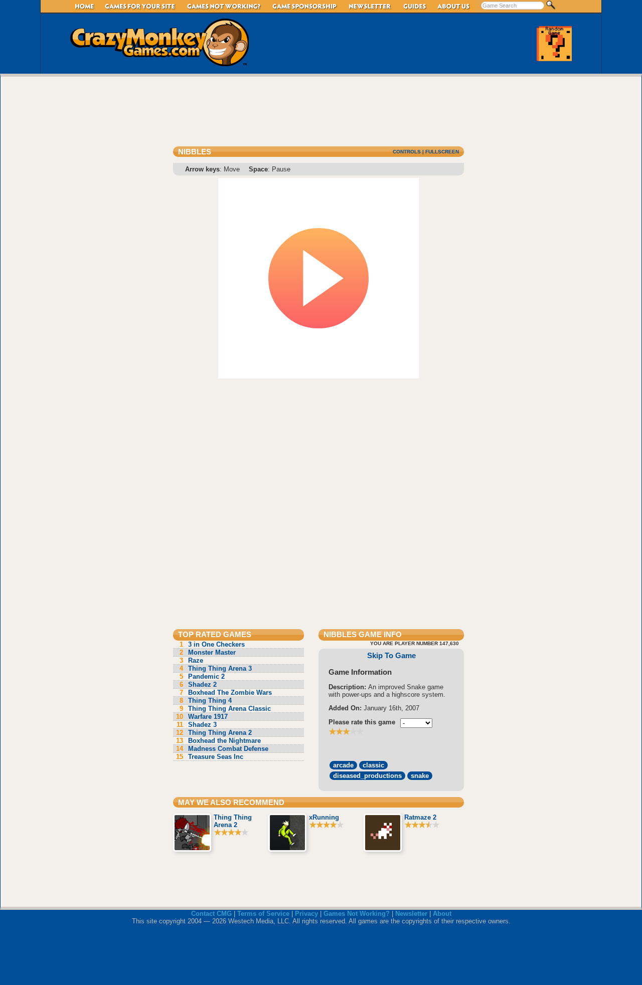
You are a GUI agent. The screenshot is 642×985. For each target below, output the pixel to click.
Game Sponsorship (305, 6)
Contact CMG (211, 913)
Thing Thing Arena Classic (225, 708)
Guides (415, 6)
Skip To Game (391, 655)
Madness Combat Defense (222, 748)
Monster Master (208, 652)
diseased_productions (367, 775)
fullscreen (442, 151)
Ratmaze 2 (420, 817)
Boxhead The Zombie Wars (226, 692)
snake (420, 775)
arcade (343, 765)
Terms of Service (263, 913)
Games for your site (141, 6)
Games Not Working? (357, 913)
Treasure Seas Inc (209, 756)
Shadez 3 (197, 724)
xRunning (324, 817)
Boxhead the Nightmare (218, 740)
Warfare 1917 (202, 716)
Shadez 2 (198, 684)
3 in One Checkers (212, 644)
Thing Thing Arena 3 (216, 668)
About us (454, 6)
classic (373, 765)
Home (85, 6)
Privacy (306, 913)
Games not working (224, 6)
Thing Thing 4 (206, 700)
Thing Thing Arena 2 (214, 732)
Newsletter (370, 6)
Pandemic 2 (202, 676)
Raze (191, 660)
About (442, 913)
